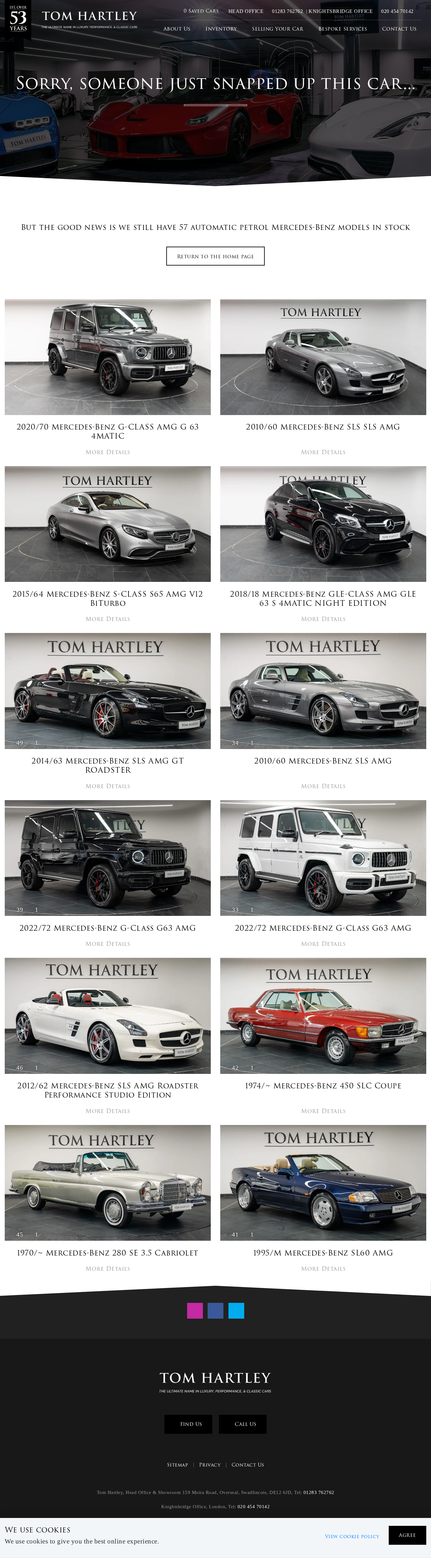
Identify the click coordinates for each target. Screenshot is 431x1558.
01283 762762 (287, 11)
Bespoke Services (342, 29)
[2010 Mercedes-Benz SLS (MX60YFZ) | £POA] (323, 358)
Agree (407, 1535)
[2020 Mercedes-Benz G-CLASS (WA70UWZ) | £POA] (108, 358)
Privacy (210, 1465)
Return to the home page (215, 257)
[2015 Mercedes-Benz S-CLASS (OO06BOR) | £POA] (108, 525)
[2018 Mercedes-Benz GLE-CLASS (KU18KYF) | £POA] (323, 525)
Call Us (245, 1424)
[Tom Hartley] (18, 20)
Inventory (221, 29)
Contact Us (399, 29)
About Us (177, 29)
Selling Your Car (277, 29)
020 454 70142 (397, 11)
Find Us (190, 1424)
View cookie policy (352, 1536)
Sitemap (177, 1465)
